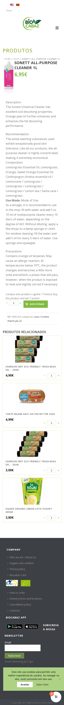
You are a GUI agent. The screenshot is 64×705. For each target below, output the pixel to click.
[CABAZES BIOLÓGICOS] (32, 23)
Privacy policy (17, 569)
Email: (8, 642)
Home (7, 59)
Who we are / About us (23, 557)
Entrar (9, 10)
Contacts (15, 610)
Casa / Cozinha (41, 316)
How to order (17, 592)
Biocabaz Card (18, 575)
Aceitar (25, 684)
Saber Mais (42, 684)
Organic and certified (21, 563)
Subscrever (14, 655)
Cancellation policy (20, 604)
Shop (16, 59)
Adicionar (37, 304)
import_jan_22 (14, 320)
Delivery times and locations (26, 598)
